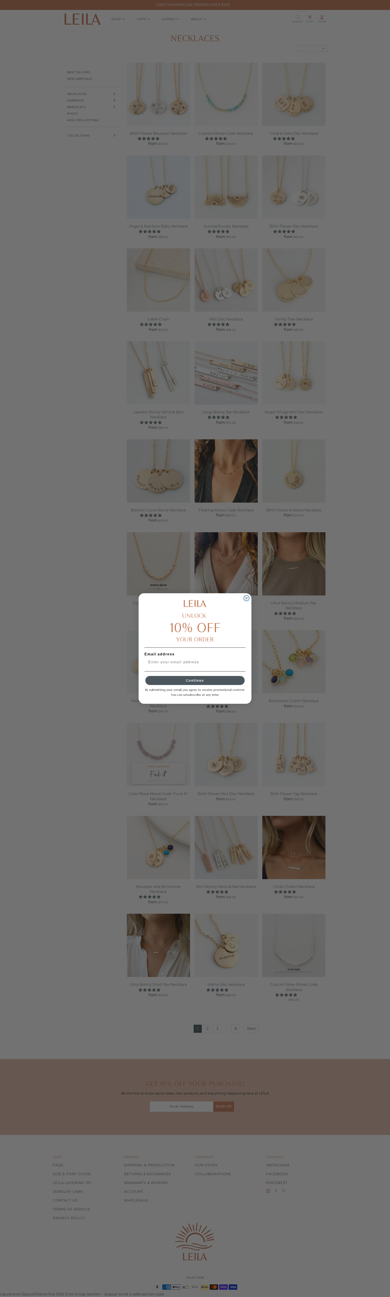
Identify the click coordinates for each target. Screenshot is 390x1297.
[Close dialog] (246, 598)
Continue (195, 680)
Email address (159, 654)
